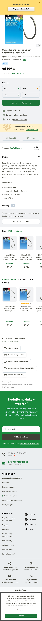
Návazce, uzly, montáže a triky (7, 535)
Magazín (5, 525)
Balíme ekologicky (10, 496)
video (5, 64)
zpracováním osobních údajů (29, 443)
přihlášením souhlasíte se (21, 443)
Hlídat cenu (31, 138)
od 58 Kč (16, 111)
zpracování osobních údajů (24, 606)
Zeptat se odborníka (21, 221)
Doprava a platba (8, 487)
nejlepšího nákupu (20, 115)
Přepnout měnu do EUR (21, 9)
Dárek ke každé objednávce (12, 500)
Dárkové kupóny (8, 550)
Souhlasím (21, 615)
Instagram (30, 519)
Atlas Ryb (5, 529)
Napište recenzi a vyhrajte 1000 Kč (8, 519)
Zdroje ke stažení (8, 554)
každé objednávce (20, 119)
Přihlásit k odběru (21, 437)
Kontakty (5, 483)
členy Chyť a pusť (18, 73)
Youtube (30, 514)
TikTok (30, 529)
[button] (39, 27)
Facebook (30, 524)
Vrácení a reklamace (9, 491)
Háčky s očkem (15, 231)
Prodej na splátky (8, 505)
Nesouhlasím (21, 610)
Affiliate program (8, 545)
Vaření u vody (7, 541)
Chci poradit (11, 138)
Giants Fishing (16, 148)
